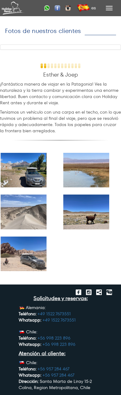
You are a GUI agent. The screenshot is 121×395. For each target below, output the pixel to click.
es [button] (93, 7)
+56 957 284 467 (53, 369)
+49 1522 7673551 (54, 314)
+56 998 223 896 (54, 338)
